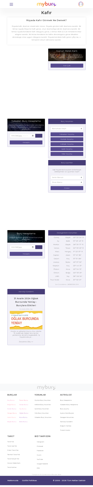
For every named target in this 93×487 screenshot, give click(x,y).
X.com (39, 455)
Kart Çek (66, 66)
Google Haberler (42, 464)
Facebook (40, 450)
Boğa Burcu (11, 404)
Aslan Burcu (11, 417)
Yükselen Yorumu (67, 134)
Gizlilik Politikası (29, 480)
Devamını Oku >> (26, 342)
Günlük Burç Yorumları (43, 400)
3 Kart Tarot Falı (12, 450)
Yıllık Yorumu (67, 154)
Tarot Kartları (12, 467)
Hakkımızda (12, 480)
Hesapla (26, 142)
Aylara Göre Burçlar (67, 413)
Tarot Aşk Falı (12, 446)
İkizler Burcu (11, 409)
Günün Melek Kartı (13, 463)
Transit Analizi (65, 430)
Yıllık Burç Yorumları (42, 413)
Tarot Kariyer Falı (13, 459)
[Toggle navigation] (11, 4)
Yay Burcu (22, 409)
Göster (67, 188)
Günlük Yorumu (66, 139)
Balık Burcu (23, 421)
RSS (38, 468)
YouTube (40, 459)
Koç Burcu (11, 400)
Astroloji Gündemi (66, 421)
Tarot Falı (10, 441)
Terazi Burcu (23, 400)
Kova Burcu (23, 417)
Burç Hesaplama (66, 400)
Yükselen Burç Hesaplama (69, 404)
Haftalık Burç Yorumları (43, 404)
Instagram (40, 442)
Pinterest (40, 446)
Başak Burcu (11, 421)
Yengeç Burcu (12, 413)
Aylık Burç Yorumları (42, 409)
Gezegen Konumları (67, 417)
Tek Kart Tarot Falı (13, 454)
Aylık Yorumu (66, 149)
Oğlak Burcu (23, 413)
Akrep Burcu (23, 404)
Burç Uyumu (64, 409)
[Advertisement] (26, 83)
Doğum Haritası (65, 426)
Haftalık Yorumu (66, 144)
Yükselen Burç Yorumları (43, 417)
